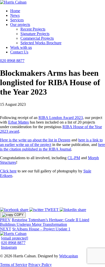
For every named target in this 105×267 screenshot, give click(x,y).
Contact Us (19, 52)
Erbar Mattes (18, 122)
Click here (8, 171)
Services (17, 20)
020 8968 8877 (12, 60)
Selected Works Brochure (40, 43)
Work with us (21, 47)
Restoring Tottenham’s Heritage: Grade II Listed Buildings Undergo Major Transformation (44, 222)
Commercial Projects (37, 38)
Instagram (9, 247)
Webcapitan (68, 256)
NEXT (5, 229)
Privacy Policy (40, 264)
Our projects (20, 24)
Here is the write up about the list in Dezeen (35, 140)
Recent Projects (32, 29)
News (15, 15)
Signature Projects (34, 34)
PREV (5, 220)
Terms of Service (13, 264)
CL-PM (74, 158)
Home (15, 11)
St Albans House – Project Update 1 (41, 229)
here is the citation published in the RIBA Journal (52, 146)
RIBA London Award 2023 (60, 117)
